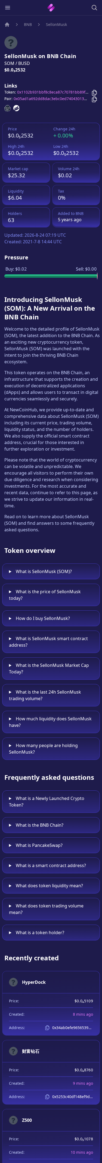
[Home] (7, 24)
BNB (28, 24)
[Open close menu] (7, 7)
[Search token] (94, 7)
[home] (51, 7)
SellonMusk (56, 24)
